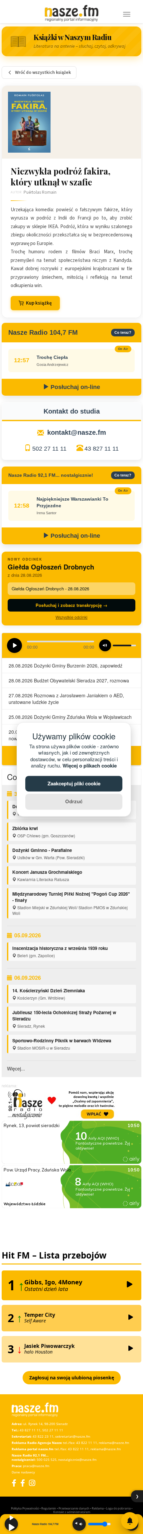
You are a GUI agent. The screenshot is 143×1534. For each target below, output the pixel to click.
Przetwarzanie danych (74, 1508)
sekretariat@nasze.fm (72, 1436)
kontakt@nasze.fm (76, 432)
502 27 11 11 (49, 448)
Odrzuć (73, 801)
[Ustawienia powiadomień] (129, 1520)
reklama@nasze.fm (114, 1442)
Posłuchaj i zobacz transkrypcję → (71, 605)
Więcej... (16, 1068)
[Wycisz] (79, 1524)
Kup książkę (39, 303)
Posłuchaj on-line (74, 387)
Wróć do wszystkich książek (43, 72)
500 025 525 (47, 1459)
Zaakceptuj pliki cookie (74, 783)
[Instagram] (32, 1483)
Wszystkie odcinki (71, 617)
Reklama (98, 1508)
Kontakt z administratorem (71, 1512)
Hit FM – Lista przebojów (54, 1255)
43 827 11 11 (101, 448)
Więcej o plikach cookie (90, 765)
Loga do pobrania (118, 1508)
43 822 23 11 (43, 1436)
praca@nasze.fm (36, 1465)
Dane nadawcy (23, 1472)
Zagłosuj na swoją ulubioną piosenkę (71, 1377)
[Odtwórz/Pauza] (11, 1524)
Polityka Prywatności (25, 1508)
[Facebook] (14, 1483)
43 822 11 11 (86, 1442)
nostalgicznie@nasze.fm (77, 1459)
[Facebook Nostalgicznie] (22, 1483)
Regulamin (48, 1508)
